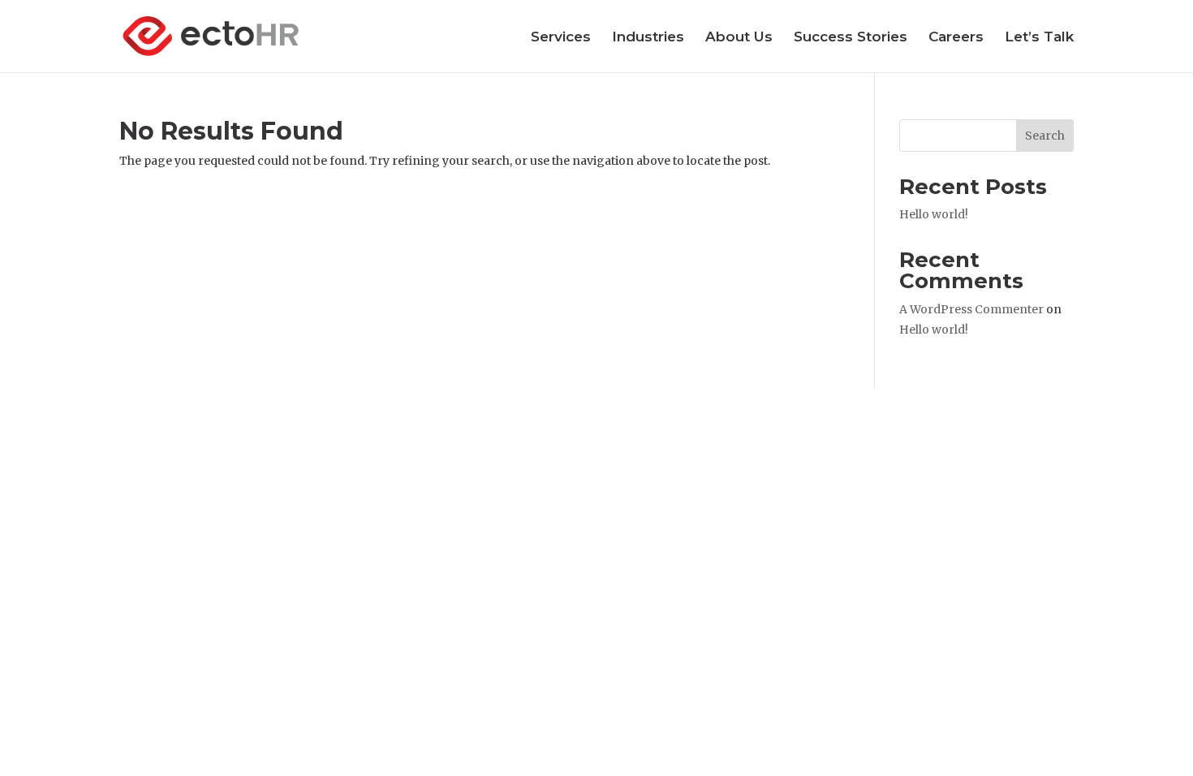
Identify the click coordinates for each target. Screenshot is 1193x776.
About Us (739, 38)
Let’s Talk (1039, 38)
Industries (648, 38)
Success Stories (850, 38)
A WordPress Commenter (971, 309)
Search (1045, 135)
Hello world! (933, 214)
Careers (956, 38)
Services (561, 38)
